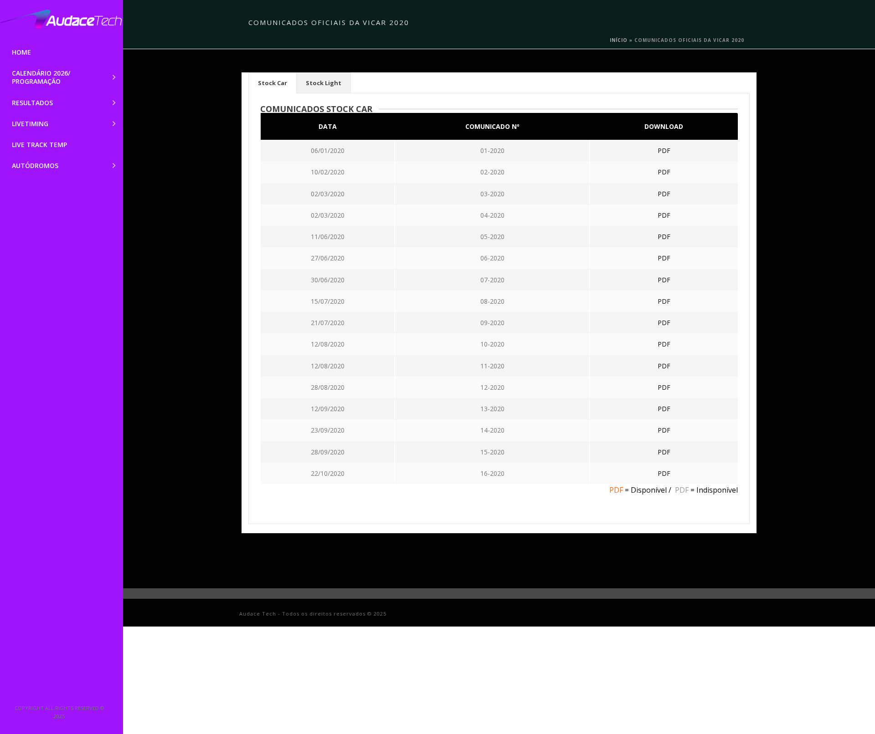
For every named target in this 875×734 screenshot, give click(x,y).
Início (619, 40)
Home (21, 52)
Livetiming (30, 123)
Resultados (32, 102)
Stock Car (272, 83)
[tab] (272, 82)
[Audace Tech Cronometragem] (61, 21)
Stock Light (323, 83)
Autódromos (35, 165)
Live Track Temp (39, 144)
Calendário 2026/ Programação (41, 77)
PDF (664, 150)
